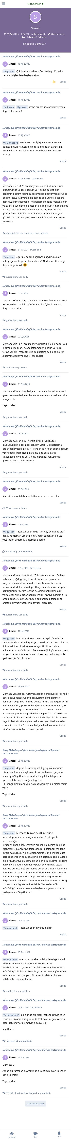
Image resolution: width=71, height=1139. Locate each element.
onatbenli (11, 928)
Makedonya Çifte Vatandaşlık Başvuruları (23, 56)
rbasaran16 (12, 1015)
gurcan (10, 71)
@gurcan (22, 107)
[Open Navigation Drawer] (3, 4)
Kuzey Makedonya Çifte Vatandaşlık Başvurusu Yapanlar (30, 750)
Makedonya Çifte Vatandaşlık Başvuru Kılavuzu (26, 913)
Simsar (10, 107)
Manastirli (12, 142)
